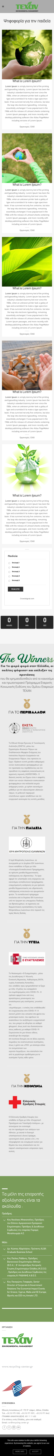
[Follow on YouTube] (18, 1427)
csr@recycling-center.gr (18, 1423)
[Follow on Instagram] (9, 1427)
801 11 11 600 (30, 1416)
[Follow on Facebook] (4, 1427)
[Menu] (3, 6)
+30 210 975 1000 (13, 1413)
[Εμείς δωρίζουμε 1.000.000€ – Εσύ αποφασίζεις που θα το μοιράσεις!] (27, 6)
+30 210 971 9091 (28, 1413)
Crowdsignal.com (27, 599)
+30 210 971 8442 (42, 1413)
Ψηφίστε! (15, 589)
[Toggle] (4, 1220)
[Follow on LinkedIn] (14, 1427)
